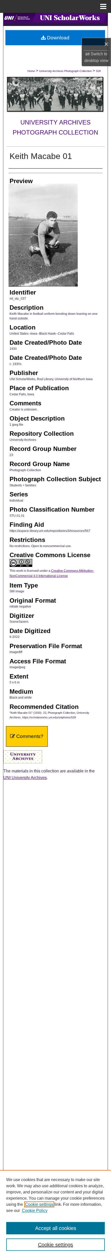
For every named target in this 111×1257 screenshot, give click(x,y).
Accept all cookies (55, 1228)
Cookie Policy (34, 1210)
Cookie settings (39, 1204)
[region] (55, 1213)
